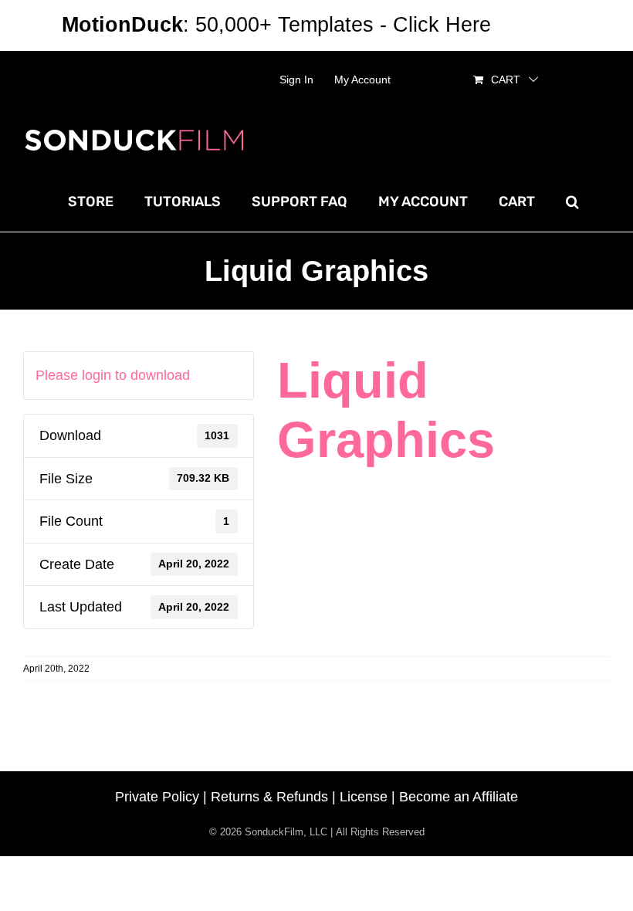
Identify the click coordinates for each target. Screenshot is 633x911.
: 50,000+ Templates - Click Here (276, 24)
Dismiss (534, 24)
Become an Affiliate (458, 796)
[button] (572, 201)
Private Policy (157, 796)
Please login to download (113, 375)
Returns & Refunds (269, 796)
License (364, 796)
